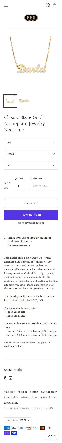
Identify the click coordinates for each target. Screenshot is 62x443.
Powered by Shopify (43, 408)
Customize (36, 179)
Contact (34, 392)
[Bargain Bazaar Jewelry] (31, 17)
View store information (19, 246)
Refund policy (11, 403)
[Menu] (6, 5)
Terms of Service (49, 397)
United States (16, 420)
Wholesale (9, 392)
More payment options (31, 223)
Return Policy (11, 397)
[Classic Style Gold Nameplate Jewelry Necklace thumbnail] (10, 101)
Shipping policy (49, 392)
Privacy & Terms (29, 397)
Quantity (20, 179)
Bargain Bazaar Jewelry (22, 408)
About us (22, 392)
